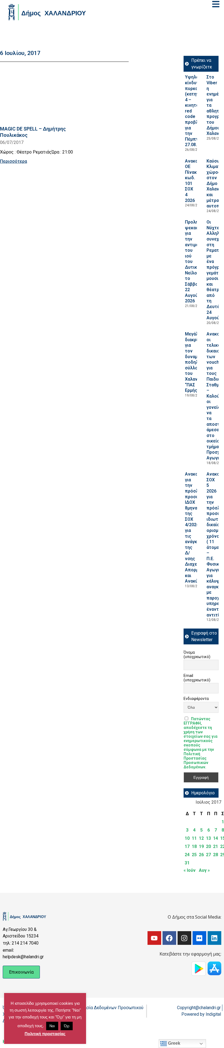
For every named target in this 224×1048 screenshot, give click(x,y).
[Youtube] (154, 938)
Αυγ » (204, 870)
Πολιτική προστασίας (45, 1033)
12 (201, 838)
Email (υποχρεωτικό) (197, 677)
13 (208, 838)
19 (201, 846)
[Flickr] (199, 938)
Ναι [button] (52, 1026)
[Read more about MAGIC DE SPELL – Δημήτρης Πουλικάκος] (42, 95)
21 (215, 846)
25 (194, 854)
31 (187, 862)
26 (201, 854)
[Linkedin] (214, 938)
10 (187, 838)
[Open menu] (216, 4)
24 (187, 854)
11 (194, 838)
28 (215, 854)
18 (194, 846)
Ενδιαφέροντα (196, 698)
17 (187, 846)
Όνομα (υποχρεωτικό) (197, 654)
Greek (173, 1043)
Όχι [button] (66, 1026)
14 (215, 838)
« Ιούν (190, 870)
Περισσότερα (13, 161)
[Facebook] (169, 938)
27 (208, 854)
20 (208, 846)
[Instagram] (184, 938)
